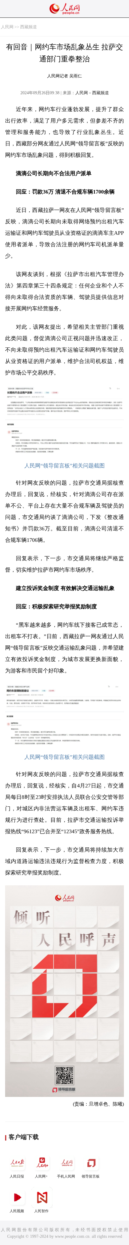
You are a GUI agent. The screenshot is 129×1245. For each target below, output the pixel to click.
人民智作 (41, 1211)
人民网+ (41, 1176)
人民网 (7, 27)
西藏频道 (28, 27)
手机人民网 (66, 1176)
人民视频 (17, 1211)
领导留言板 (91, 1176)
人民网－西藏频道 (92, 93)
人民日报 (17, 1176)
